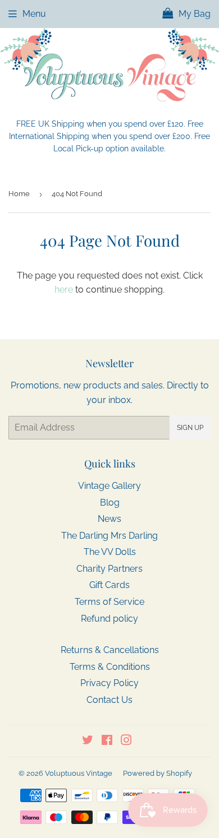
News (109, 518)
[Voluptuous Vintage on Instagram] (126, 741)
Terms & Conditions (110, 666)
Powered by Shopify (157, 773)
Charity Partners (109, 568)
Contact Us (109, 700)
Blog (110, 502)
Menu (34, 13)
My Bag (193, 13)
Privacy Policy (109, 683)
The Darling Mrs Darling (109, 535)
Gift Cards (109, 585)
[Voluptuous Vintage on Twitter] (87, 741)
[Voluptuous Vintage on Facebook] (107, 741)
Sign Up (190, 428)
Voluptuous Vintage (78, 773)
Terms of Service (109, 601)
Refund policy (109, 618)
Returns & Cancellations (110, 650)
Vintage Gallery (109, 485)
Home (19, 193)
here (63, 289)
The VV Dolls (110, 552)
